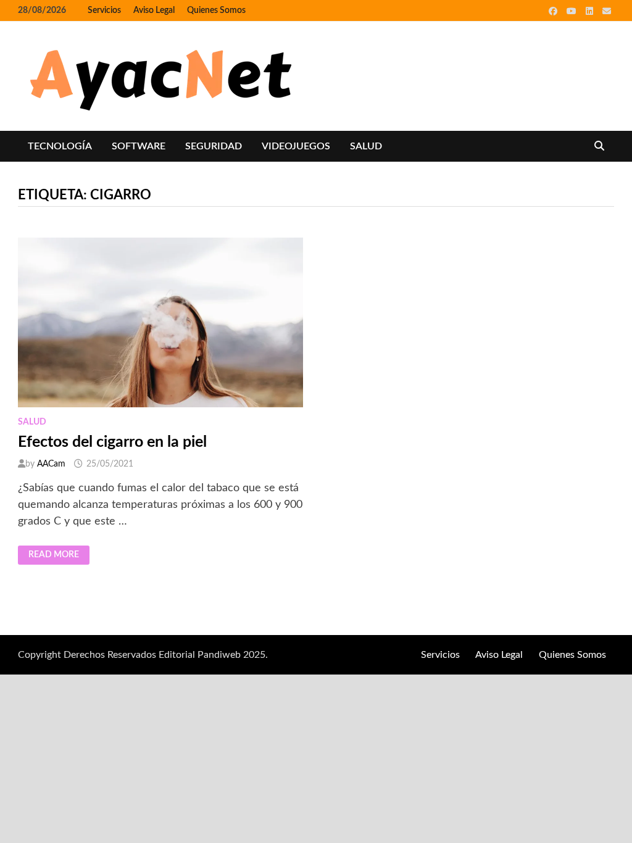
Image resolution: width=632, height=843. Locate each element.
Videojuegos (296, 146)
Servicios (104, 10)
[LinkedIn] (591, 11)
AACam (51, 464)
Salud (366, 146)
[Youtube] (573, 11)
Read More (53, 555)
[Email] (606, 11)
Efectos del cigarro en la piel (112, 442)
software (138, 146)
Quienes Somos (216, 10)
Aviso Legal (154, 10)
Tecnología (60, 146)
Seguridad (213, 146)
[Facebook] (554, 11)
